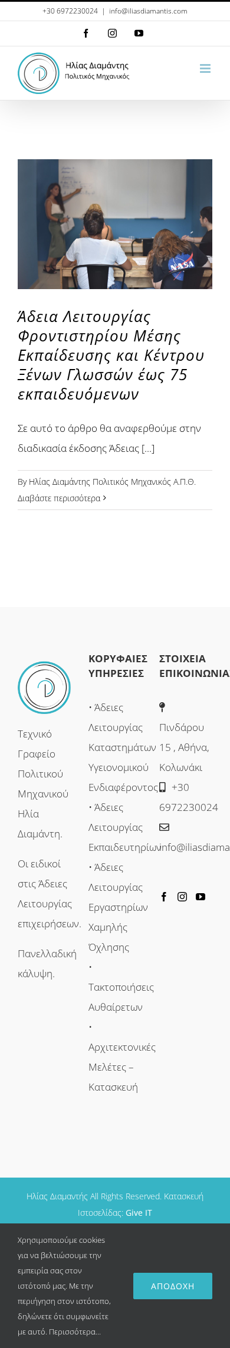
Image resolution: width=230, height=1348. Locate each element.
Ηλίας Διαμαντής (57, 1196)
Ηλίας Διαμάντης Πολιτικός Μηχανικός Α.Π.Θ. (112, 481)
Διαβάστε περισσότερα (59, 498)
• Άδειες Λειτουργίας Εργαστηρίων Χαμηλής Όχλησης (118, 907)
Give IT (139, 1212)
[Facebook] (164, 896)
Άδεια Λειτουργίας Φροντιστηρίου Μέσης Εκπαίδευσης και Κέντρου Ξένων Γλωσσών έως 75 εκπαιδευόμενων (111, 355)
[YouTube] (200, 896)
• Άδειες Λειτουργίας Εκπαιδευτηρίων (125, 827)
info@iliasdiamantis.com (148, 11)
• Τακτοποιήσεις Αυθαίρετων (121, 987)
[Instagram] (182, 896)
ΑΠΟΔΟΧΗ (173, 1286)
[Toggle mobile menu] (206, 68)
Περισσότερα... (75, 1331)
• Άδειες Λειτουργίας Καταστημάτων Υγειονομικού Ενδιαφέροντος (123, 747)
